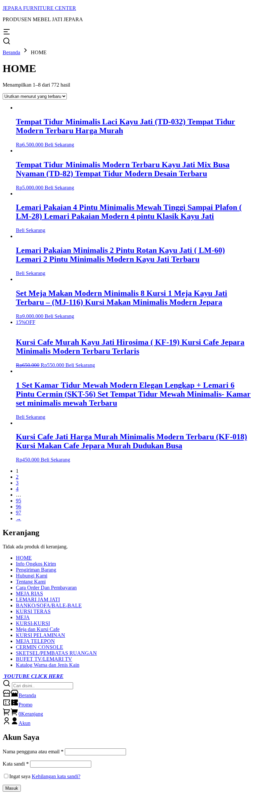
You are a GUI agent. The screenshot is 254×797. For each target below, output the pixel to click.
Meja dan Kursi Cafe (38, 629)
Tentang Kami (31, 581)
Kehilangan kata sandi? (56, 776)
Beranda (11, 52)
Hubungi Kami (31, 575)
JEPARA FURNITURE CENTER (39, 8)
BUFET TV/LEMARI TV (44, 659)
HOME (24, 558)
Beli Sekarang (30, 230)
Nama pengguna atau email (33, 751)
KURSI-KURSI (33, 623)
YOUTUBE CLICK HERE (33, 676)
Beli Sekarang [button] (59, 144)
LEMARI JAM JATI (38, 599)
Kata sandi (16, 764)
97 (18, 512)
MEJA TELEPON (35, 641)
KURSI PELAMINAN (40, 635)
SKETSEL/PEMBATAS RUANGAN (56, 653)
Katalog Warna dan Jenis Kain (47, 665)
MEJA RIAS (29, 593)
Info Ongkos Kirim (36, 564)
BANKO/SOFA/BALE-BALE (49, 605)
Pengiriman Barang (36, 570)
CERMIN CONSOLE (39, 647)
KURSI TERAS (33, 611)
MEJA (23, 617)
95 (18, 500)
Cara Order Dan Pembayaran (46, 587)
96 (18, 506)
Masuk (11, 788)
